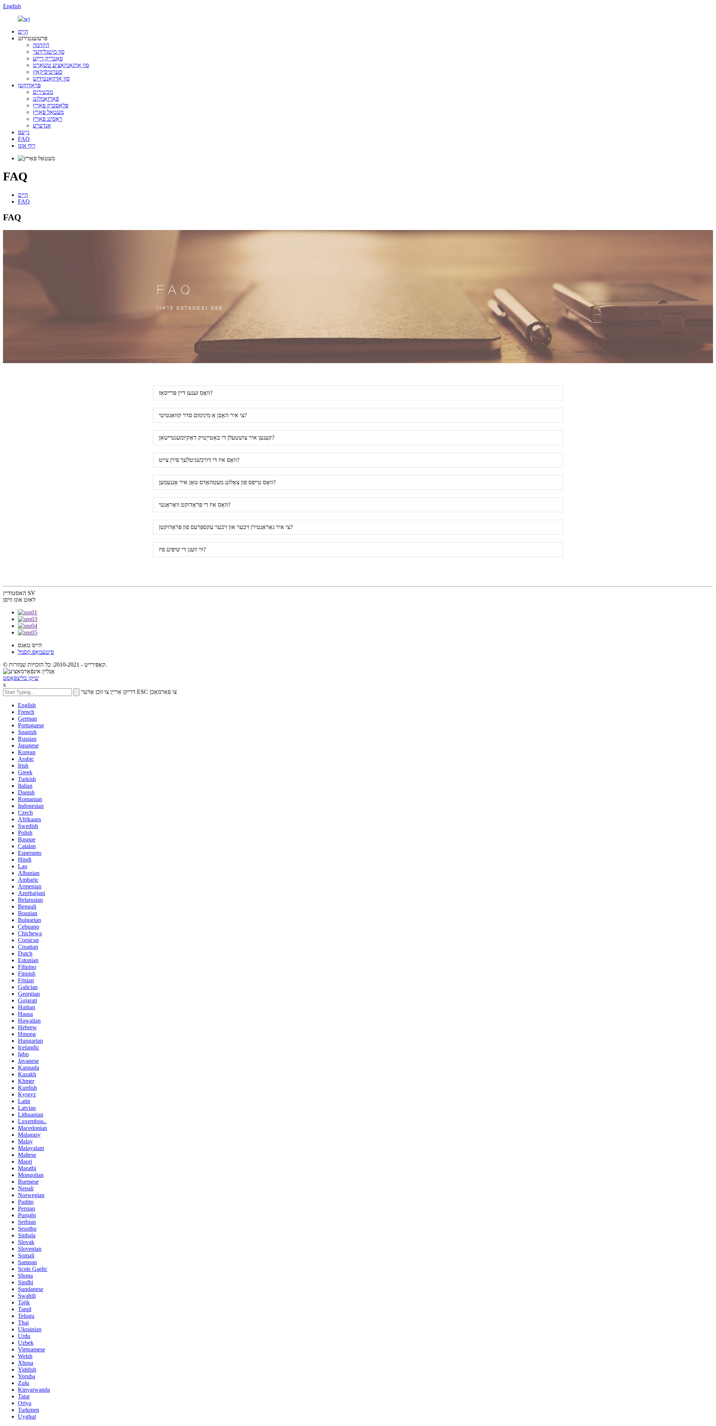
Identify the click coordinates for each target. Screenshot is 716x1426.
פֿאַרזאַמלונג (46, 98)
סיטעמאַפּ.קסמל (36, 652)
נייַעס (23, 132)
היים (23, 31)
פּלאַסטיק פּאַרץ (50, 105)
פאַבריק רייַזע (48, 58)
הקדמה (41, 45)
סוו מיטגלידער (49, 51)
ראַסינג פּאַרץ (47, 119)
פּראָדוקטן (29, 85)
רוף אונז (26, 145)
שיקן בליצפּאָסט (21, 678)
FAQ (24, 139)
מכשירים (43, 92)
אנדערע (42, 125)
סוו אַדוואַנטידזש (51, 78)
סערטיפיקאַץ (47, 72)
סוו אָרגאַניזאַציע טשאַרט (61, 65)
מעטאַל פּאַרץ (48, 112)
